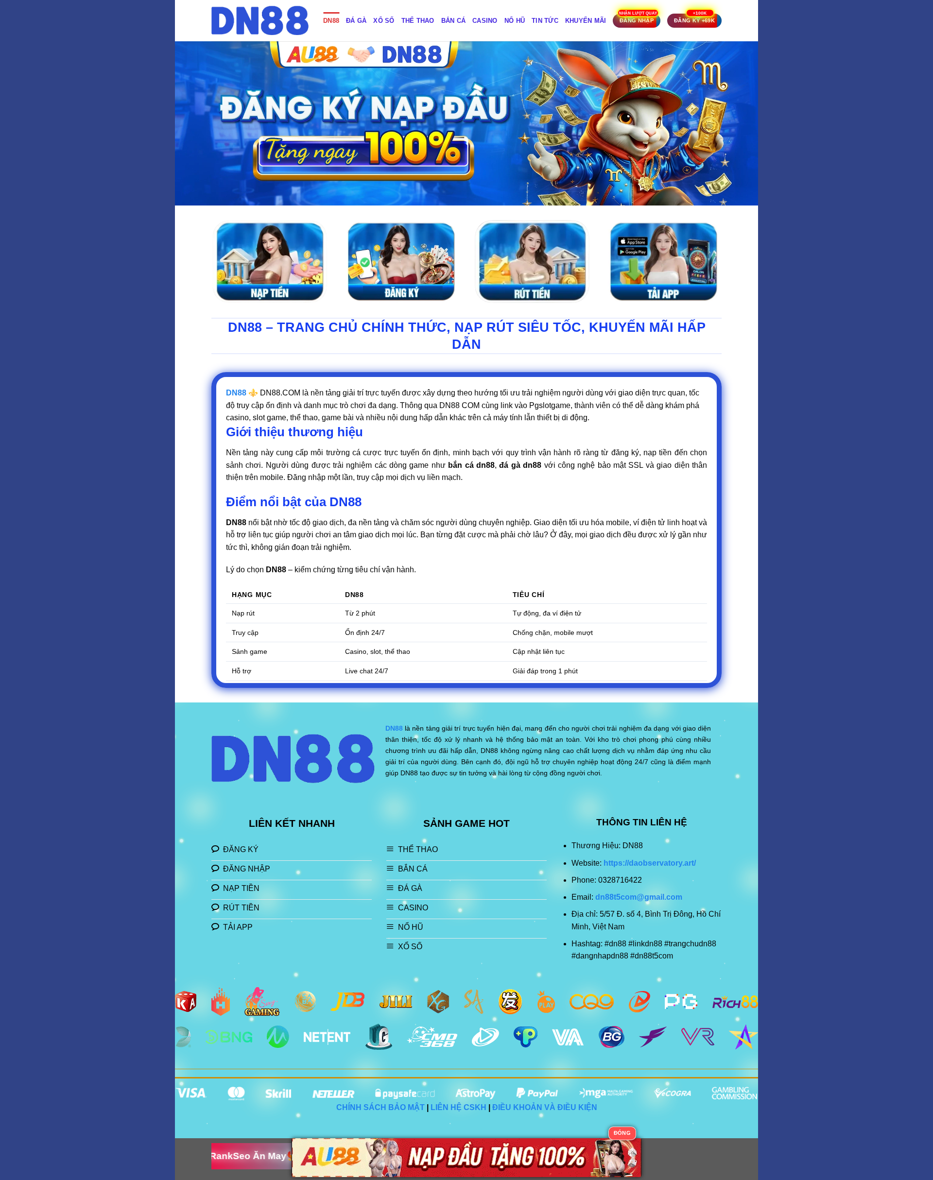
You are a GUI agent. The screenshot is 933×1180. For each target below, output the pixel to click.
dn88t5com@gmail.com (638, 897)
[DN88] (260, 20)
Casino (485, 20)
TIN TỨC (545, 20)
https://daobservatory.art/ (650, 863)
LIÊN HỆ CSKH (458, 1107)
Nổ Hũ (514, 20)
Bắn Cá (453, 20)
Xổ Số (383, 20)
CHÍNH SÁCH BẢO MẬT (380, 1107)
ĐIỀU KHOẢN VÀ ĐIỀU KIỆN (544, 1107)
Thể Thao (417, 20)
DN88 (331, 20)
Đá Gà (356, 20)
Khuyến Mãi (585, 20)
